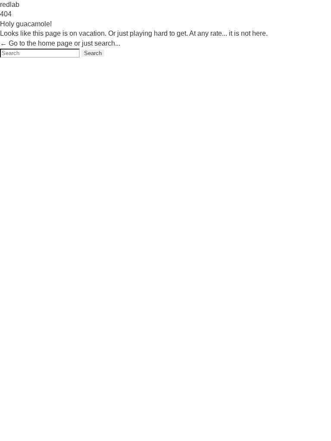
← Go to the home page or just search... (60, 43)
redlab (9, 4)
